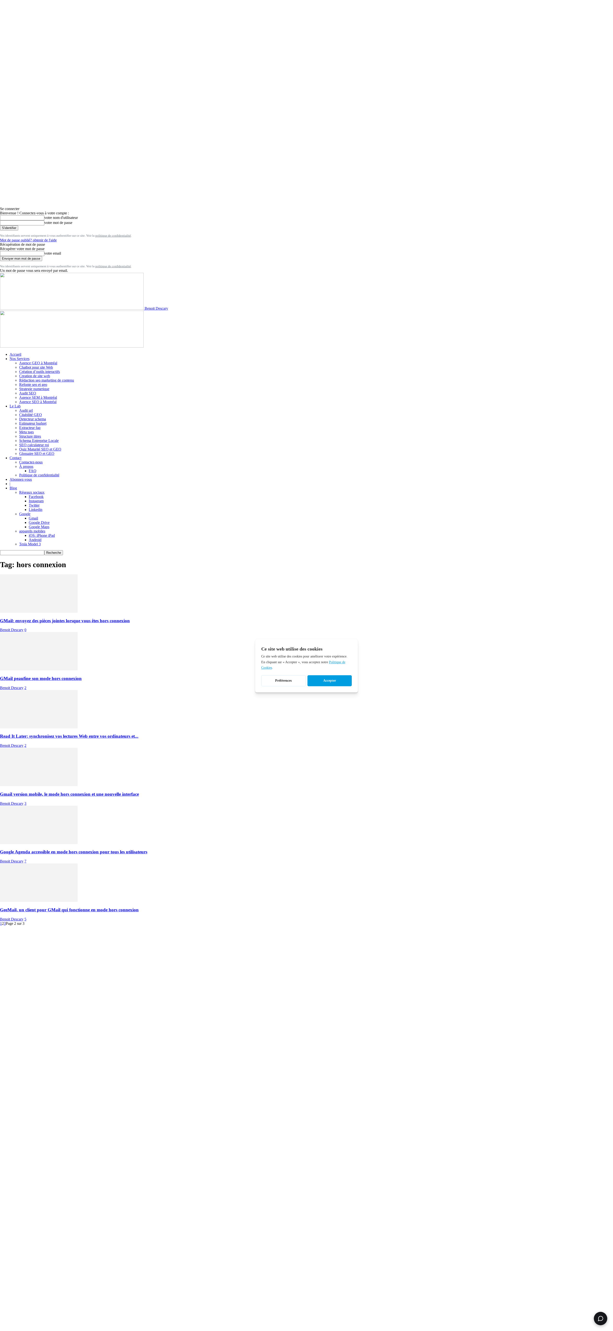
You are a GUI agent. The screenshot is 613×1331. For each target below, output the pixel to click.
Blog (13, 488)
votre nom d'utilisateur (61, 218)
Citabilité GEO (30, 415)
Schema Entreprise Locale (39, 441)
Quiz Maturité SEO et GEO (40, 449)
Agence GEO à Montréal (38, 363)
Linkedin (35, 510)
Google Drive (39, 522)
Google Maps (39, 527)
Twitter (34, 505)
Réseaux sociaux (32, 492)
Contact (15, 458)
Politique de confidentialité (39, 475)
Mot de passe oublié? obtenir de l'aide (28, 240)
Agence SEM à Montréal (38, 397)
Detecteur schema (32, 419)
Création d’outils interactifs (39, 372)
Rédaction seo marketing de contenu (46, 380)
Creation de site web (34, 376)
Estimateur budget (32, 423)
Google (24, 514)
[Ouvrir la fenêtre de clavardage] (600, 1318)
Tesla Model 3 (30, 544)
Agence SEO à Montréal (38, 402)
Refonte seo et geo (33, 385)
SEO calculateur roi (34, 445)
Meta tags (26, 432)
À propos (26, 466)
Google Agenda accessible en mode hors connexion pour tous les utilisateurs (73, 851)
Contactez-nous (31, 462)
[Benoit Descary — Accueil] (72, 346)
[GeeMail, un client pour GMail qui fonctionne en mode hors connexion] (39, 900)
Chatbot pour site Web (36, 367)
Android (35, 540)
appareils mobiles (32, 531)
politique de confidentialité (113, 235)
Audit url (26, 410)
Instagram (36, 501)
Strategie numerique (34, 389)
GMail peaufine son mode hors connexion (41, 678)
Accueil (15, 354)
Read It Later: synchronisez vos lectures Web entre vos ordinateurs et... (69, 736)
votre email (52, 253)
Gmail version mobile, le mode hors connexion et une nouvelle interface (69, 794)
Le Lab (15, 406)
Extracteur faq (29, 428)
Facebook (36, 497)
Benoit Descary (11, 630)
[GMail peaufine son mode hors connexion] (39, 669)
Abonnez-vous (21, 479)
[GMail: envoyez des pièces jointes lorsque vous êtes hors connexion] (39, 611)
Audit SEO (27, 393)
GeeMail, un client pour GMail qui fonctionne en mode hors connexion (69, 909)
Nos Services (19, 359)
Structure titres (30, 436)
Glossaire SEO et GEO (36, 453)
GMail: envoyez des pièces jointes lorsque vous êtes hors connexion (65, 620)
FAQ (32, 471)
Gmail (33, 518)
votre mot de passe (58, 223)
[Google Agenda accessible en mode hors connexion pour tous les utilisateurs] (39, 843)
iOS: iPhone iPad (42, 535)
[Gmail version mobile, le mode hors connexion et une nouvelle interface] (39, 785)
